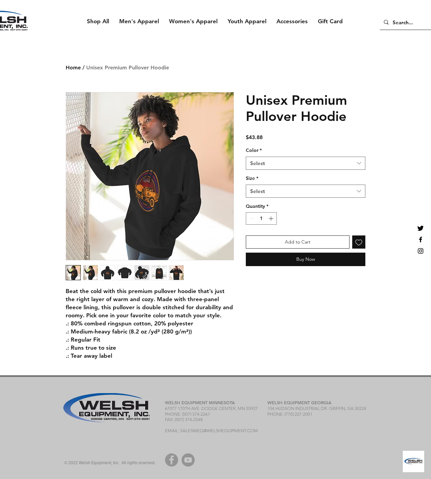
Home (73, 67)
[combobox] (305, 163)
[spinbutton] (261, 218)
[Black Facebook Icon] (420, 239)
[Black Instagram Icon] (420, 251)
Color (254, 150)
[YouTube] (188, 460)
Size (252, 178)
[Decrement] (251, 218)
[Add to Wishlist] (358, 242)
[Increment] (271, 218)
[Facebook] (171, 460)
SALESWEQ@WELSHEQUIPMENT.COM (219, 430)
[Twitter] (420, 228)
